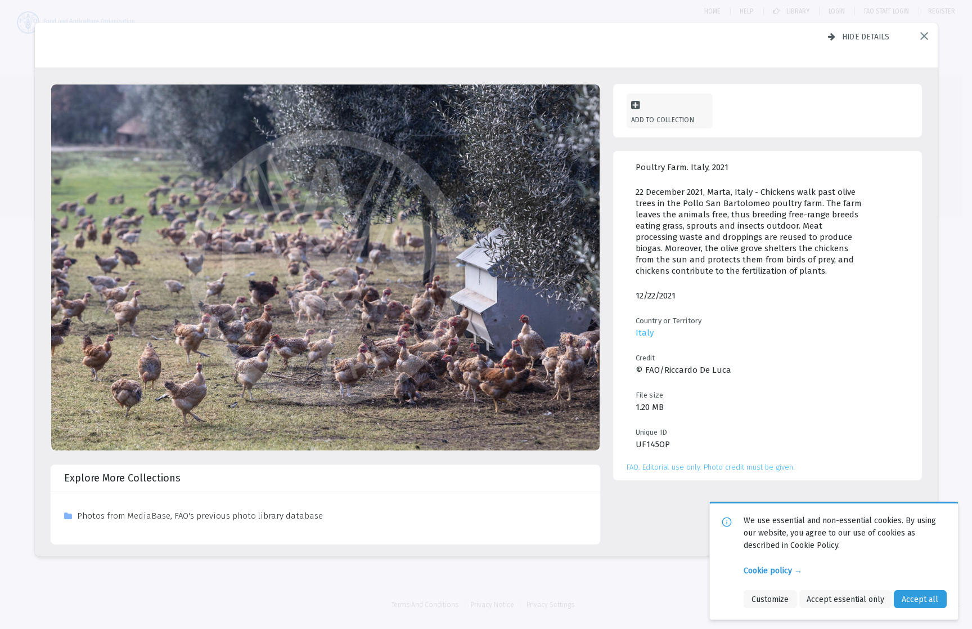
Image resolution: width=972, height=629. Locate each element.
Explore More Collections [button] (122, 478)
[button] (924, 36)
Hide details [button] (866, 37)
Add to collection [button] (662, 119)
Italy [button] (645, 333)
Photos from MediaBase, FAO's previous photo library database (200, 516)
